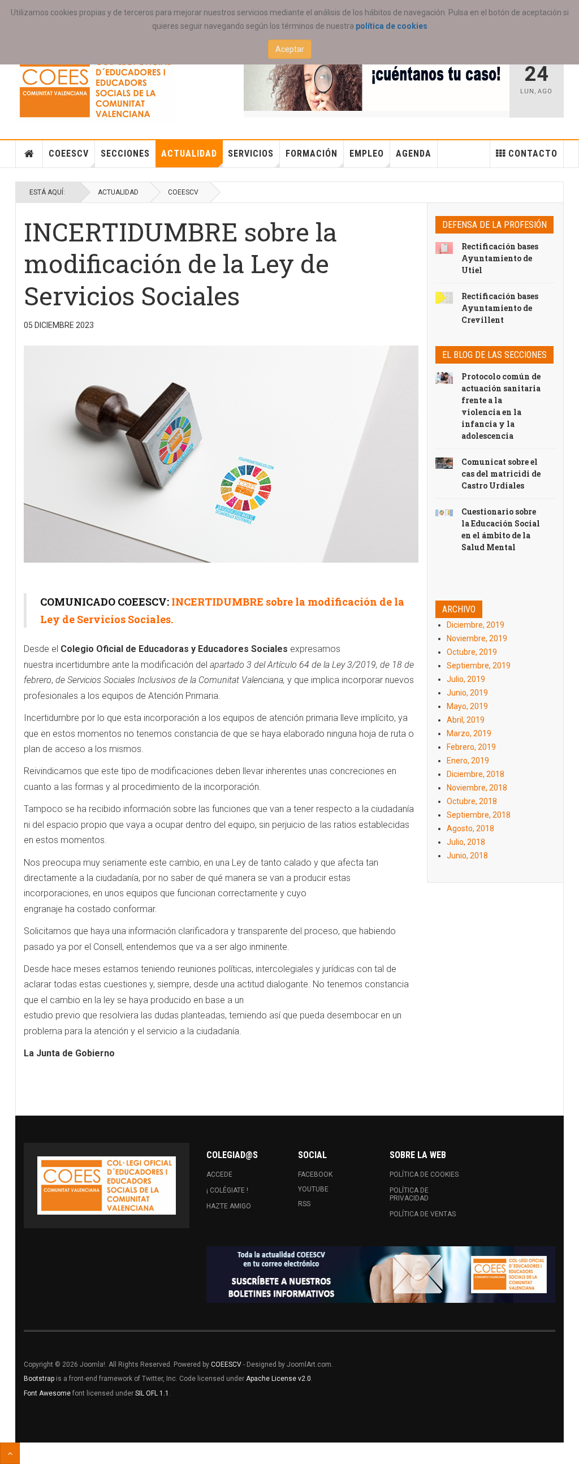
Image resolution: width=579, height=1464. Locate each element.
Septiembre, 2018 (479, 814)
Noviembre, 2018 (477, 787)
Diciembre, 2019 (475, 624)
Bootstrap (39, 1379)
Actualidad (189, 153)
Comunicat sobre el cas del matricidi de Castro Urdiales (501, 473)
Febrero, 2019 (471, 747)
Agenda (413, 153)
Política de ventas (423, 1214)
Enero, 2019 (468, 760)
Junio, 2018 (467, 855)
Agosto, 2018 (470, 828)
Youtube (313, 1189)
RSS (304, 1204)
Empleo (366, 153)
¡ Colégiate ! (227, 1190)
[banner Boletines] (380, 1274)
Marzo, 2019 (469, 733)
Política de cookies (424, 1174)
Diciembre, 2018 (475, 774)
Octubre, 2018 (472, 801)
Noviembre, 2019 (477, 638)
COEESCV (69, 153)
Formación (312, 153)
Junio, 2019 (467, 692)
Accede (219, 1174)
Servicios (251, 153)
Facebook (315, 1174)
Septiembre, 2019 (479, 665)
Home (29, 153)
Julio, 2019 (466, 679)
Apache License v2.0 (278, 1379)
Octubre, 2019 (472, 652)
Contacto (533, 153)
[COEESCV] (95, 88)
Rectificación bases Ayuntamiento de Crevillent (499, 308)
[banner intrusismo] (376, 82)
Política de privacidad (409, 1194)
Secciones (125, 153)
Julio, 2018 (466, 842)
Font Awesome (47, 1393)
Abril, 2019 (466, 719)
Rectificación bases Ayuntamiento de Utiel (499, 258)
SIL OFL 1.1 (152, 1393)
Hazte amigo (228, 1206)
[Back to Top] (10, 1453)
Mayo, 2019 (467, 706)
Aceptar (289, 49)
